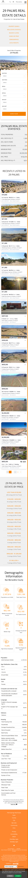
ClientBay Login (14, 839)
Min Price (4, 73)
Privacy (14, 831)
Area (14, 828)
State (14, 815)
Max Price (4, 79)
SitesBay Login (14, 842)
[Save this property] (25, 182)
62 (17, 472)
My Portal (19, 1)
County (14, 818)
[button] (25, 2)
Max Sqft (4, 106)
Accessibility (14, 834)
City (14, 820)
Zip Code (14, 823)
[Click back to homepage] (2, 1)
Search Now (14, 114)
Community (14, 825)
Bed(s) (3, 86)
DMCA (14, 836)
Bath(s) (4, 93)
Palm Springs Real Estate (14, 813)
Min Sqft (4, 99)
